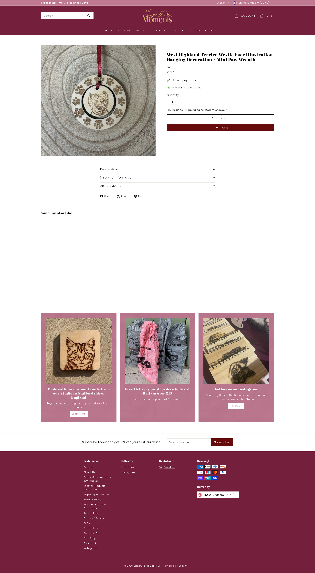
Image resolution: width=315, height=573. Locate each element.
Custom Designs (131, 30)
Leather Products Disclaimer (94, 487)
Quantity (173, 95)
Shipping (190, 110)
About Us (158, 30)
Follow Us (236, 405)
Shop (104, 30)
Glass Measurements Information (97, 479)
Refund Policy (92, 513)
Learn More (78, 413)
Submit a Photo (202, 30)
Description (109, 169)
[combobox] (67, 15)
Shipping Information (97, 494)
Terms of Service (94, 518)
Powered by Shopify (176, 565)
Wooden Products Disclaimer (95, 506)
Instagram (90, 548)
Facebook (90, 543)
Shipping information (117, 177)
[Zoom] (98, 100)
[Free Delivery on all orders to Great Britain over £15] (157, 351)
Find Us (177, 30)
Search (88, 467)
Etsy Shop (90, 538)
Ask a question (112, 186)
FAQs (87, 523)
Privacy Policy (92, 499)
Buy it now (220, 128)
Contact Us (91, 528)
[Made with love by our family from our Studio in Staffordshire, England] (79, 351)
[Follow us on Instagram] (236, 351)
